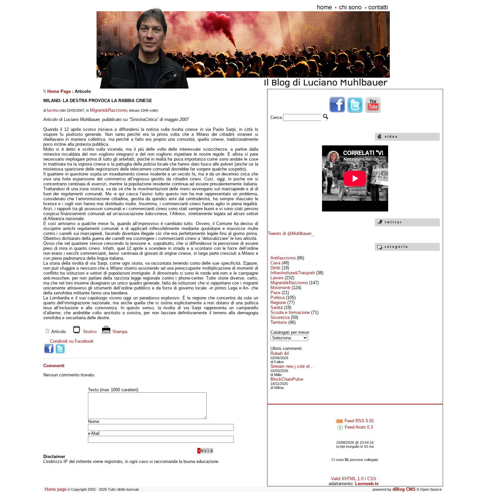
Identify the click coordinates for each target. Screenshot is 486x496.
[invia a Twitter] (60, 349)
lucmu (53, 110)
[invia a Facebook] (49, 349)
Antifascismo (283, 257)
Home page (55, 489)
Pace (275, 292)
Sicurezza (280, 317)
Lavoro (276, 277)
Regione (278, 302)
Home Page (59, 91)
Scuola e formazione (290, 312)
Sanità (276, 307)
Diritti (275, 267)
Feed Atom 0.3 (358, 427)
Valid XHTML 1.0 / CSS (353, 478)
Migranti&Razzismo (108, 110)
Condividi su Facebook (72, 341)
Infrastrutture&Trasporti (292, 272)
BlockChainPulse (286, 379)
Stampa (119, 331)
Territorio (278, 322)
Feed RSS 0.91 (358, 420)
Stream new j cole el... (291, 366)
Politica (277, 297)
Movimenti (280, 287)
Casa (275, 262)
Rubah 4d (279, 353)
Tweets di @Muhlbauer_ (291, 233)
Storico (89, 331)
